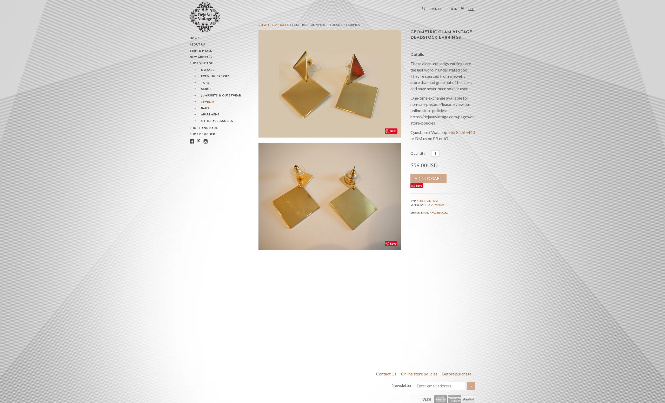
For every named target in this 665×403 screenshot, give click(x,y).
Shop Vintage (201, 63)
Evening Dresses (215, 76)
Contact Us (386, 373)
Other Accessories (217, 121)
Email (425, 212)
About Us (197, 44)
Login (452, 9)
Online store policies (419, 373)
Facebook (439, 212)
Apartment (210, 114)
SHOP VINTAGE (428, 201)
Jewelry (207, 102)
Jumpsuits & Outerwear (221, 95)
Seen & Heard (201, 51)
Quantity (417, 153)
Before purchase (456, 373)
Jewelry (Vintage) (274, 25)
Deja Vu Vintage (435, 204)
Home (194, 38)
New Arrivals (201, 57)
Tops (205, 83)
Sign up (436, 9)
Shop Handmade (204, 128)
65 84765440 (463, 132)
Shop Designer (202, 134)
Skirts (206, 89)
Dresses (207, 70)
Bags (205, 108)
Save (419, 185)
